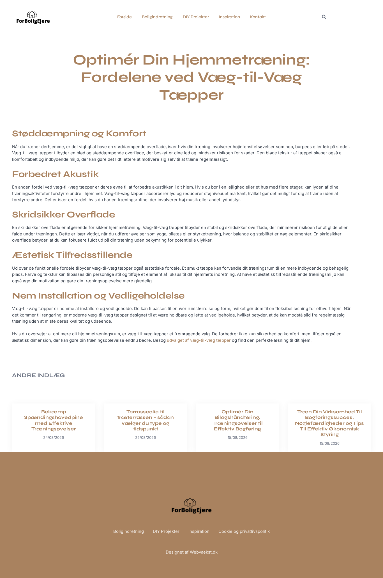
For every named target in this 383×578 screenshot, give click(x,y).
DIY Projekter (196, 16)
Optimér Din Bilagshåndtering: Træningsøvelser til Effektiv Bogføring (237, 420)
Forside (124, 16)
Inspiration (229, 16)
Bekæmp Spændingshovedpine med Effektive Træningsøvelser (53, 420)
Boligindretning (157, 16)
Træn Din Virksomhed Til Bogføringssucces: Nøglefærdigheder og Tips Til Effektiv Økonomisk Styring (329, 423)
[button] (324, 17)
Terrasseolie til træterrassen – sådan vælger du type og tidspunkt (145, 420)
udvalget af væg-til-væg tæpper (199, 340)
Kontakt (258, 16)
